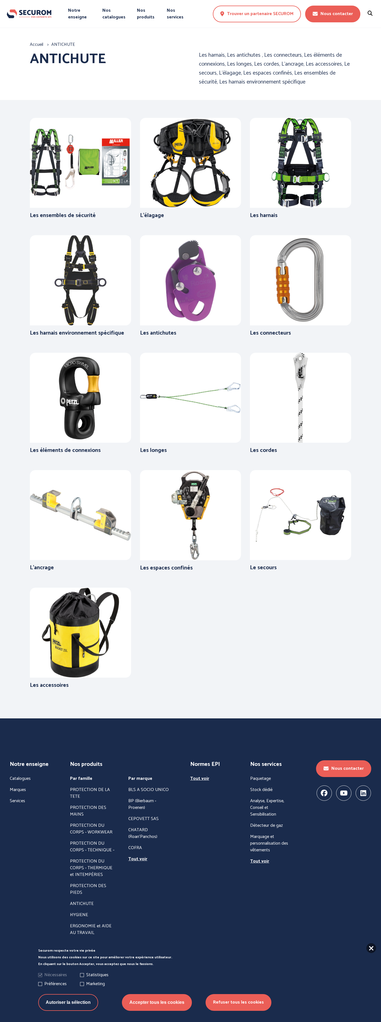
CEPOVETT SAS (143, 819)
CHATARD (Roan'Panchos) (142, 833)
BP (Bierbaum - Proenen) (142, 804)
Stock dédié (261, 790)
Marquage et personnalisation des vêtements (269, 843)
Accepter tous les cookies (156, 1002)
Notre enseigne (77, 14)
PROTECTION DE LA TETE (90, 793)
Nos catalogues (114, 14)
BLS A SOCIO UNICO (148, 790)
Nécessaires (55, 975)
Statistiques (97, 975)
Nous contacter (336, 14)
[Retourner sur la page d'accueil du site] (29, 13)
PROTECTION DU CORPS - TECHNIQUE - (92, 847)
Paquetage (260, 778)
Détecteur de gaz (266, 825)
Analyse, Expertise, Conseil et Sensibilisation (267, 808)
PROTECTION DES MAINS (88, 811)
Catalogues (20, 778)
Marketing (95, 984)
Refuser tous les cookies (238, 1002)
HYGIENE (79, 915)
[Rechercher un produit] (370, 14)
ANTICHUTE (82, 903)
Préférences (55, 984)
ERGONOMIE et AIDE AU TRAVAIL (91, 929)
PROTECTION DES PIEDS (88, 889)
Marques (18, 790)
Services (17, 801)
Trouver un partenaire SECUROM (260, 14)
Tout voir (137, 859)
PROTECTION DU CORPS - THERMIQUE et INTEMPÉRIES (91, 868)
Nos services (175, 14)
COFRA (135, 848)
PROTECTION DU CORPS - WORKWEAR (91, 829)
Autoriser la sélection (68, 1002)
